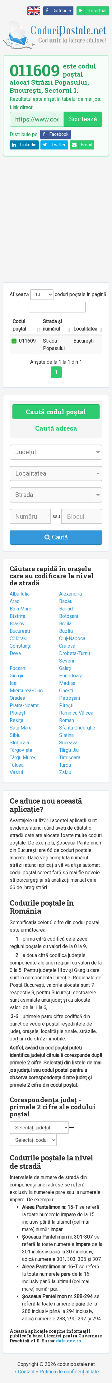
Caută (59, 537)
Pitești (66, 705)
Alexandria (70, 594)
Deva (15, 653)
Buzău (66, 631)
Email (86, 144)
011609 (27, 341)
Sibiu (15, 735)
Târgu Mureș (23, 757)
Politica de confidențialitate (69, 1372)
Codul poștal (19, 325)
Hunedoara (70, 676)
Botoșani (68, 616)
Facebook (58, 134)
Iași (13, 683)
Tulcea (17, 765)
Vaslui (16, 772)
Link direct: (21, 107)
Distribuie (62, 10)
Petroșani (69, 698)
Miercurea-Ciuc (26, 691)
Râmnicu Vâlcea (76, 713)
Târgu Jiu (69, 750)
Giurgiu (17, 676)
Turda (65, 765)
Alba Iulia (20, 594)
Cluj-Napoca (72, 638)
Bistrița (17, 616)
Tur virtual (96, 10)
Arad (15, 601)
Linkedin (28, 144)
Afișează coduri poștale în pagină (56, 294)
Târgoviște (21, 750)
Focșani (18, 668)
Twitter (58, 144)
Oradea (17, 698)
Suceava (68, 743)
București (20, 631)
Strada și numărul (52, 325)
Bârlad (66, 609)
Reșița (16, 720)
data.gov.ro (68, 1341)
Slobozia (19, 743)
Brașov (17, 624)
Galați (65, 668)
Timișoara (69, 757)
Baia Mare (20, 609)
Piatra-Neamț (24, 705)
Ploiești (18, 713)
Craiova (67, 646)
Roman (66, 720)
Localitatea (85, 329)
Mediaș (67, 683)
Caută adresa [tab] (56, 428)
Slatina (66, 735)
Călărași (18, 638)
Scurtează (83, 119)
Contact (26, 1372)
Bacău (65, 601)
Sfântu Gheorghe (77, 728)
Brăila (65, 624)
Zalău (65, 772)
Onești (66, 691)
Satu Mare (21, 728)
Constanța (20, 646)
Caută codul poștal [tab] (56, 411)
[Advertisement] (56, 219)
